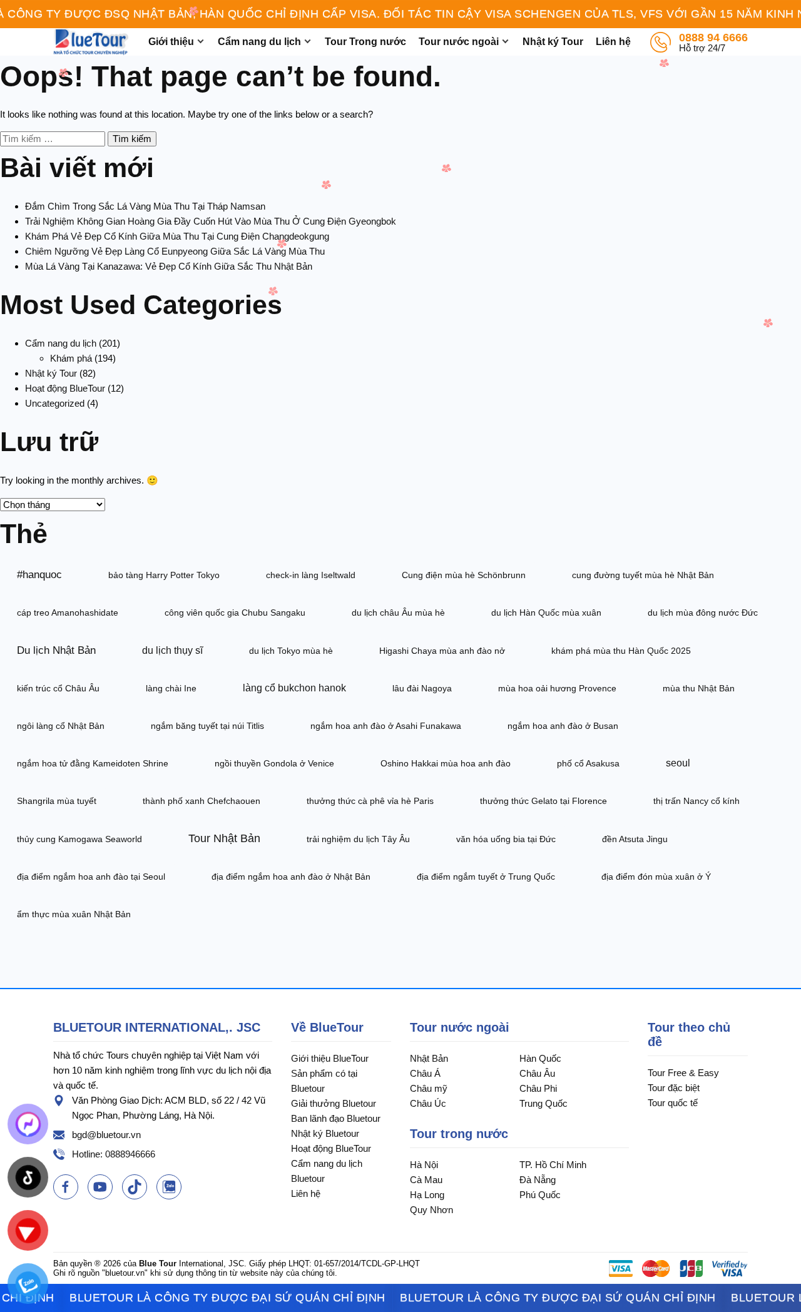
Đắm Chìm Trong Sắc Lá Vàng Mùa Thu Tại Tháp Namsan (145, 206)
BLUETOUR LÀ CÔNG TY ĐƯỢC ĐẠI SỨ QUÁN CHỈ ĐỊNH (207, 1297)
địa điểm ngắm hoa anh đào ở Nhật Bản (291, 877)
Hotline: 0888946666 (113, 1154)
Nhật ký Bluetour (325, 1133)
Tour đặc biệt (674, 1087)
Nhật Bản (429, 1058)
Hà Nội (424, 1164)
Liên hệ (613, 41)
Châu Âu (537, 1073)
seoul (678, 763)
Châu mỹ (428, 1088)
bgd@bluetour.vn (106, 1134)
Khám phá (71, 358)
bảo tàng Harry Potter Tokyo (164, 575)
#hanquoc (39, 574)
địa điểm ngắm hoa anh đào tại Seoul (91, 877)
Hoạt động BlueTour (65, 388)
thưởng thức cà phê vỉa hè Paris (370, 801)
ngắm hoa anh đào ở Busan (563, 726)
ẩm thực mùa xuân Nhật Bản (74, 914)
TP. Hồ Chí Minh (552, 1164)
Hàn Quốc (540, 1058)
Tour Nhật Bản (224, 838)
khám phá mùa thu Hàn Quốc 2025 (621, 651)
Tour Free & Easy (683, 1072)
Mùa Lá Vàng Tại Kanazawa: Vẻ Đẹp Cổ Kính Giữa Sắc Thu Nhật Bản (168, 266)
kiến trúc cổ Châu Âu (58, 688)
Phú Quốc (540, 1194)
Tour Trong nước (365, 41)
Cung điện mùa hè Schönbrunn (464, 575)
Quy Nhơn (431, 1209)
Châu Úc (428, 1103)
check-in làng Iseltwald (310, 575)
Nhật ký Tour (553, 41)
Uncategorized (54, 403)
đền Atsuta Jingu (635, 839)
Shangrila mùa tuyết (56, 801)
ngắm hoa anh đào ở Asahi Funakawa (385, 726)
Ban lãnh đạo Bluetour (335, 1118)
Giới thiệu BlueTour (330, 1058)
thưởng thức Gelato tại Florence (543, 801)
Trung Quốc (543, 1103)
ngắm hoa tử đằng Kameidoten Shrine (92, 763)
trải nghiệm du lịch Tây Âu (358, 839)
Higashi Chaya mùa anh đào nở (442, 651)
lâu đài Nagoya (422, 688)
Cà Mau (426, 1179)
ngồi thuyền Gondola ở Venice (274, 763)
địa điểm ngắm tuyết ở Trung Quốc (486, 877)
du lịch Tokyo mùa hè (291, 651)
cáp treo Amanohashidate (67, 613)
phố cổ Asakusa (588, 763)
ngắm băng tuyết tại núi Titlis (207, 726)
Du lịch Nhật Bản (56, 650)
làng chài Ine (171, 688)
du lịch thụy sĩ (172, 650)
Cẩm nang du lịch (259, 41)
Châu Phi (538, 1088)
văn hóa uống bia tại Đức (506, 839)
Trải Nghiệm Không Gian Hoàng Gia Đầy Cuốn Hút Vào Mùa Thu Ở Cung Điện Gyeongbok (210, 221)
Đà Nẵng (537, 1179)
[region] (400, 14)
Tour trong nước (459, 1134)
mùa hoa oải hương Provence (557, 688)
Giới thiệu (171, 41)
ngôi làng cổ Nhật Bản (61, 726)
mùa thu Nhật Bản (699, 688)
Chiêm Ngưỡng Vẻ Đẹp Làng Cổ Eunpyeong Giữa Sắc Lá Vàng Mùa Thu (175, 251)
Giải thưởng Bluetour (333, 1103)
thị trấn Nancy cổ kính (696, 801)
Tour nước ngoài (459, 41)
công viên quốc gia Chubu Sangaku (235, 613)
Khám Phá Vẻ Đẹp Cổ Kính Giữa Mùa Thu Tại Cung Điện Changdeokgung (177, 236)
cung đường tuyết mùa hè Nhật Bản (643, 575)
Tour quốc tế (673, 1102)
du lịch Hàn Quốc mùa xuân (546, 613)
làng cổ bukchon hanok (294, 688)
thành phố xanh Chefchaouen (201, 801)
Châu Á (425, 1073)
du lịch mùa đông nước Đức (703, 613)
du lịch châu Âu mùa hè (398, 613)
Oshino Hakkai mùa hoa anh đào (445, 763)
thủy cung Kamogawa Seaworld (79, 839)
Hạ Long (427, 1194)
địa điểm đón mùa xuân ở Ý (656, 877)
